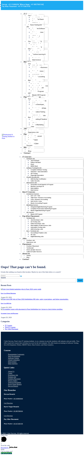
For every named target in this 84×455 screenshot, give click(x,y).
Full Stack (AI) (31, 159)
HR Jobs (33, 234)
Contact (27, 153)
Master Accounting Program (38, 77)
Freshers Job (31, 240)
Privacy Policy (12, 381)
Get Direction (8, 403)
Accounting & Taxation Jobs (39, 120)
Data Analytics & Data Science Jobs (38, 109)
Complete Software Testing (38, 29)
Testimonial (30, 248)
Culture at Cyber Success (33, 144)
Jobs (26, 128)
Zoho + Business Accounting (37, 72)
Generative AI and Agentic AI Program (37, 51)
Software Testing (13, 358)
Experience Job (13, 375)
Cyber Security (35, 181)
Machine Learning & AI (38, 55)
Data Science (12, 362)
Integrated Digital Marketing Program (37, 83)
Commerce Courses (33, 194)
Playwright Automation (35, 38)
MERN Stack (34, 166)
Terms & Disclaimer (14, 382)
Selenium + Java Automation (37, 33)
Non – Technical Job (33, 231)
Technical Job (31, 218)
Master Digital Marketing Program (37, 90)
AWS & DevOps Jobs (37, 229)
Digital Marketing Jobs (37, 125)
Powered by (5, 448)
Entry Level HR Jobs (6, 303)
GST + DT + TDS (35, 196)
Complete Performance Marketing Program (39, 87)
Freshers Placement (33, 246)
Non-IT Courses (10, 327)
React (32, 164)
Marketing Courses (32, 205)
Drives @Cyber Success (32, 141)
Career (10, 373)
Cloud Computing (14, 360)
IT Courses (26, 157)
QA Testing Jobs (35, 222)
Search (3, 278)
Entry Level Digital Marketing (8, 293)
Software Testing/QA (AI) (34, 26)
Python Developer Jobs (37, 105)
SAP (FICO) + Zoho (36, 201)
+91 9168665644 (18, 398)
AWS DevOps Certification (36, 44)
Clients (29, 255)
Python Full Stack (38, 19)
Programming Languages (16, 354)
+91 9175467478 (18, 424)
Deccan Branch (13, 386)
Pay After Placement (30, 216)
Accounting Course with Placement (9, 313)
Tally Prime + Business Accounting (39, 68)
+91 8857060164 (18, 411)
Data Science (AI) (32, 182)
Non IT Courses (28, 192)
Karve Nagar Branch (15, 384)
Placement (26, 244)
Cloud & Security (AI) (33, 177)
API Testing (34, 173)
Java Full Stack (35, 160)
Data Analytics (35, 188)
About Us (26, 254)
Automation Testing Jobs (38, 112)
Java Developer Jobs (37, 220)
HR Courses (30, 212)
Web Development (14, 356)
